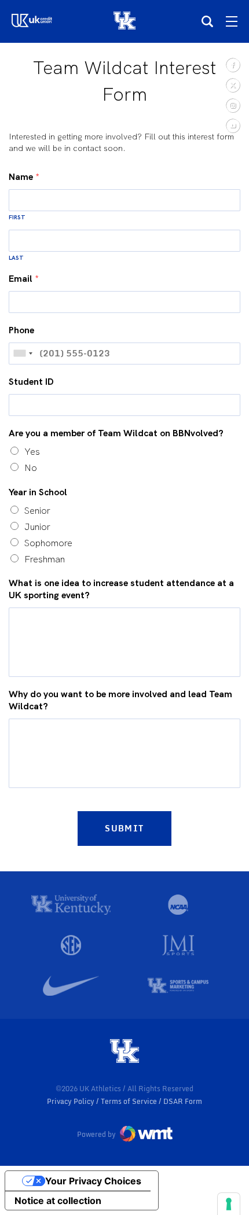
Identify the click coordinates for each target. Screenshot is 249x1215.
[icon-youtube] (232, 125)
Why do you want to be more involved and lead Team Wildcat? (120, 700)
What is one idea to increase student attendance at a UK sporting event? (121, 589)
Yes (32, 452)
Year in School (38, 492)
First (17, 217)
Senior (37, 511)
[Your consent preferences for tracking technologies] (229, 1204)
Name (24, 177)
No (30, 468)
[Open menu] (231, 21)
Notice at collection (57, 1200)
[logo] (124, 1052)
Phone (21, 330)
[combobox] (22, 353)
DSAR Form (182, 1101)
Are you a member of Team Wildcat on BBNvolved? (116, 433)
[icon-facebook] (232, 64)
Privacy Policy (71, 1101)
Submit (124, 828)
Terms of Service (130, 1101)
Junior (37, 527)
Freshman (44, 559)
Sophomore (48, 543)
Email (24, 279)
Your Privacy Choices (93, 1181)
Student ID (31, 382)
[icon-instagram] (232, 105)
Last (16, 258)
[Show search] (207, 21)
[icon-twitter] (232, 85)
